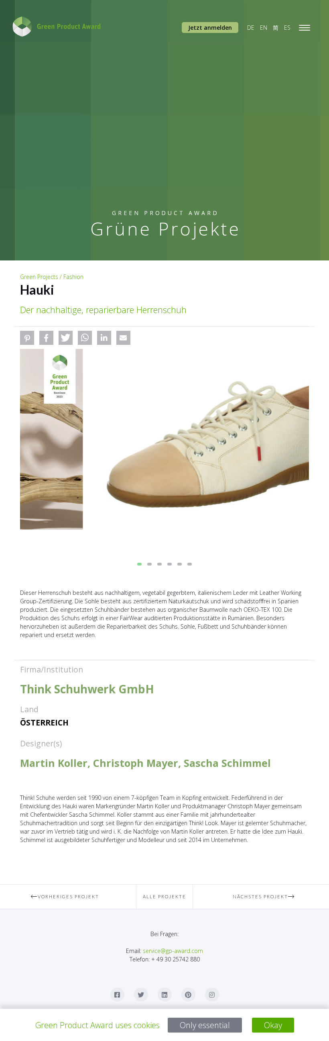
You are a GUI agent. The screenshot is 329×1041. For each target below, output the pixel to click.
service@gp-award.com (173, 951)
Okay (273, 1025)
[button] (27, 338)
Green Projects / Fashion (51, 277)
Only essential (205, 1025)
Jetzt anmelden (210, 27)
